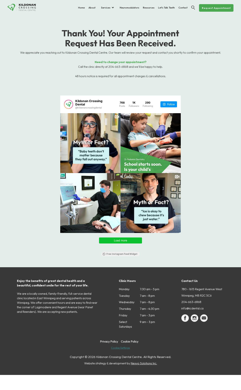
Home (81, 7)
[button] (107, 7)
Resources (148, 7)
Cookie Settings (120, 347)
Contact (183, 7)
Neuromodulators (129, 7)
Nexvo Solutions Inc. (144, 363)
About (91, 7)
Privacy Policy (109, 341)
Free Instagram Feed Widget (121, 254)
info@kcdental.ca (192, 308)
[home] (24, 7)
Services (105, 7)
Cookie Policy (129, 341)
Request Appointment (216, 7)
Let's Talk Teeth (166, 7)
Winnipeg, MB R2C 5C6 (196, 295)
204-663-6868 (191, 302)
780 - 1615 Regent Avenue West (201, 289)
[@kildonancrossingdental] (68, 104)
